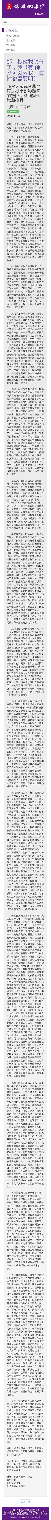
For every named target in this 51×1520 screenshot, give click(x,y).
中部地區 (10, 44)
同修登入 (41, 14)
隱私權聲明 (24, 1517)
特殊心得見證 (12, 36)
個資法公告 (35, 1517)
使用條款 (14, 1517)
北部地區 (10, 40)
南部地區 (10, 49)
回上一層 (25, 1501)
